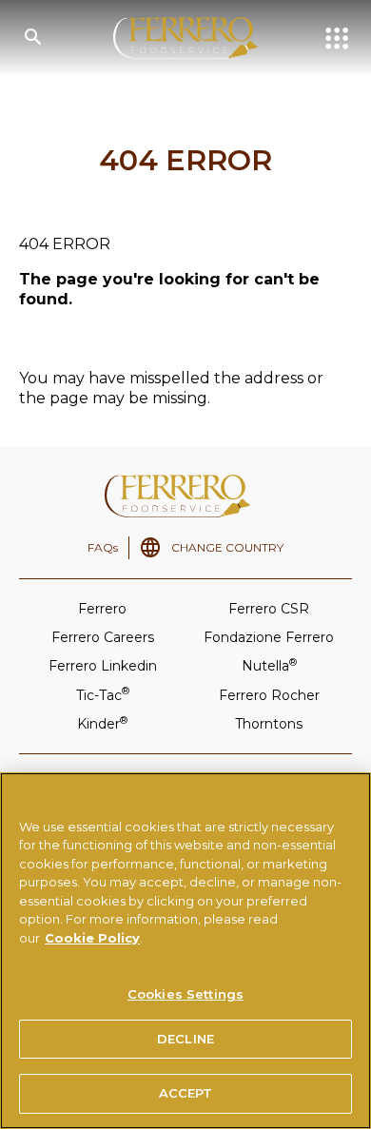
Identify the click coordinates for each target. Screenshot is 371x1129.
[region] (185, 950)
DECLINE (185, 1038)
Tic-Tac (102, 694)
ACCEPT (186, 1092)
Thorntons (269, 723)
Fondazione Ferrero (269, 637)
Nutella (269, 665)
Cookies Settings (185, 994)
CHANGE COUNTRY (227, 547)
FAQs (103, 547)
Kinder (102, 723)
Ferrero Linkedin (103, 665)
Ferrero (102, 608)
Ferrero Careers (102, 637)
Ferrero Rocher (269, 695)
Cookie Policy (92, 937)
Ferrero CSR (268, 608)
